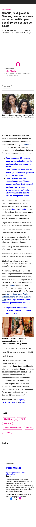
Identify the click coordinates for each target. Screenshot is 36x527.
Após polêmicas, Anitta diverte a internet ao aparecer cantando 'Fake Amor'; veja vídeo (17, 255)
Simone (14, 209)
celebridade (8, 419)
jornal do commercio (12, 428)
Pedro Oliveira (10, 71)
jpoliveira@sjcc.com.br (14, 472)
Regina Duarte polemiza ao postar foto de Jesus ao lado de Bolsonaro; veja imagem (17, 224)
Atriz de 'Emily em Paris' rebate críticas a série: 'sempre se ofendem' (16, 248)
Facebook (6, 402)
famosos (7, 423)
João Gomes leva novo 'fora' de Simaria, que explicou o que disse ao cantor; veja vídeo (20, 173)
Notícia (7, 87)
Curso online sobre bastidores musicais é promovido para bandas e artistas (16, 231)
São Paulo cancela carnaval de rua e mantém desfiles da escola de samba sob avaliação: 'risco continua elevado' (16, 263)
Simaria (22, 209)
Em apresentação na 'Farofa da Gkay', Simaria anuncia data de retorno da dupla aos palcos (19, 193)
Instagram (20, 399)
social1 (7, 432)
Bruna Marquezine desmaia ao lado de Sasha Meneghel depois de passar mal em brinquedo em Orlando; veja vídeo (17, 239)
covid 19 (22, 419)
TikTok (22, 402)
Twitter (14, 402)
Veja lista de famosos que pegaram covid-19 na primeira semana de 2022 (18, 310)
